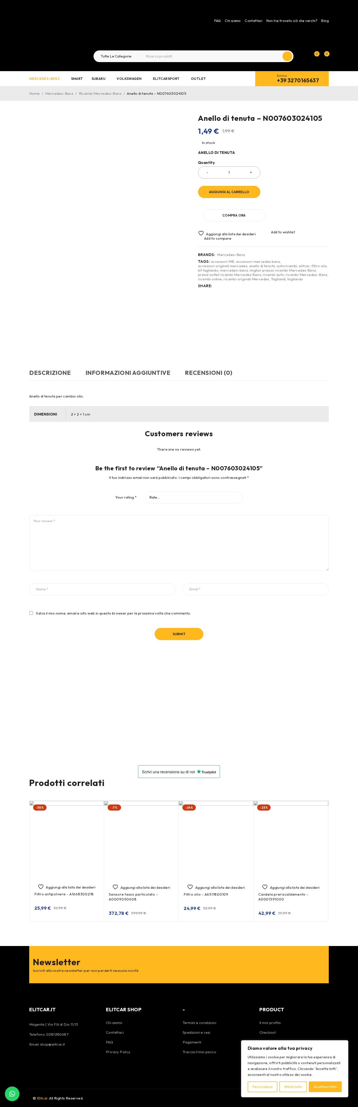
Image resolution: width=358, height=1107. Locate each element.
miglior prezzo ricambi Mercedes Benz (283, 270)
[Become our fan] (34, 1061)
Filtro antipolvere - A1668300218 (64, 894)
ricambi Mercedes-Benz (306, 275)
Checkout (267, 1032)
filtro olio (319, 266)
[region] (294, 1068)
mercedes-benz (234, 270)
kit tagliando (208, 270)
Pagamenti (192, 1042)
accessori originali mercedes (222, 266)
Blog (325, 21)
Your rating (126, 497)
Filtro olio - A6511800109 (206, 894)
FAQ (217, 21)
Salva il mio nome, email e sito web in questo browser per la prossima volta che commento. (113, 613)
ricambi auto (273, 275)
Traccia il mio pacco (199, 1052)
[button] (12, 1094)
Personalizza (263, 1087)
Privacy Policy (118, 1052)
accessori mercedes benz (258, 261)
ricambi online (210, 279)
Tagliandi (278, 279)
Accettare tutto (325, 1087)
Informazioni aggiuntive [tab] (127, 373)
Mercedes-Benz (59, 93)
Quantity (206, 163)
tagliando (295, 279)
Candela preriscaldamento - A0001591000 (283, 896)
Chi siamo (233, 21)
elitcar (304, 266)
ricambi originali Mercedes (246, 279)
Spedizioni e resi (196, 1032)
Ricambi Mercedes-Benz (100, 93)
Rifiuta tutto (293, 1087)
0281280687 (57, 1034)
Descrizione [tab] (50, 373)
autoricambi (287, 266)
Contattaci (253, 21)
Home (34, 93)
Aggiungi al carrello (229, 192)
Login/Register (304, 56)
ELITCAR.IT (42, 1009)
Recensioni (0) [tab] (208, 373)
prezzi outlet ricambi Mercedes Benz (229, 275)
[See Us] (47, 1061)
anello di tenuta (262, 266)
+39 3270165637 (298, 80)
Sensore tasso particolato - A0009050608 (133, 896)
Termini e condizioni (199, 1022)
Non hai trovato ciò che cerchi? (291, 21)
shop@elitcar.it (52, 1044)
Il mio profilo (270, 1022)
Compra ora (234, 215)
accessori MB (222, 261)
